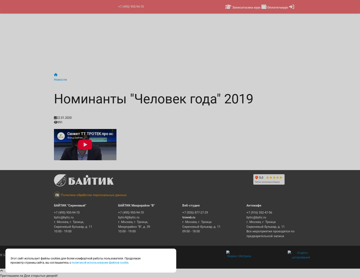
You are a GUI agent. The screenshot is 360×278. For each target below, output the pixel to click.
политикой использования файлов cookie (100, 262)
